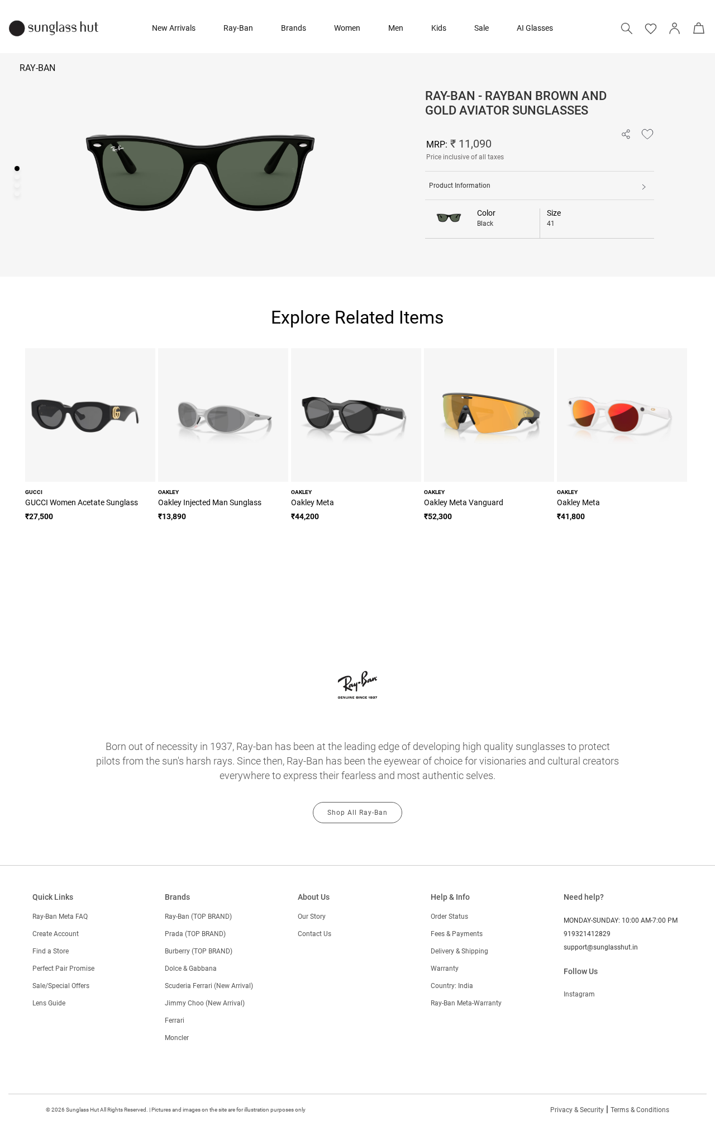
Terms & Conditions (640, 1110)
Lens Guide (48, 1003)
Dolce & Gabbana (191, 968)
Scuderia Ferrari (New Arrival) (209, 985)
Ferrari (174, 1020)
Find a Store (50, 951)
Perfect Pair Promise (63, 968)
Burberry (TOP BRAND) (198, 951)
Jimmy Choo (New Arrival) (205, 1003)
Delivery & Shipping (459, 951)
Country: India (452, 985)
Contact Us (314, 934)
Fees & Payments (457, 934)
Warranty (445, 968)
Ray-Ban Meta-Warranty (466, 1003)
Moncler (177, 1037)
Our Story (312, 916)
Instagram (579, 994)
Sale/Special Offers (60, 985)
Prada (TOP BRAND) (195, 934)
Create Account (55, 934)
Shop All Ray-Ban (357, 813)
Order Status (449, 916)
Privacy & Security (577, 1110)
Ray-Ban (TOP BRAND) (198, 916)
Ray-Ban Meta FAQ (60, 916)
